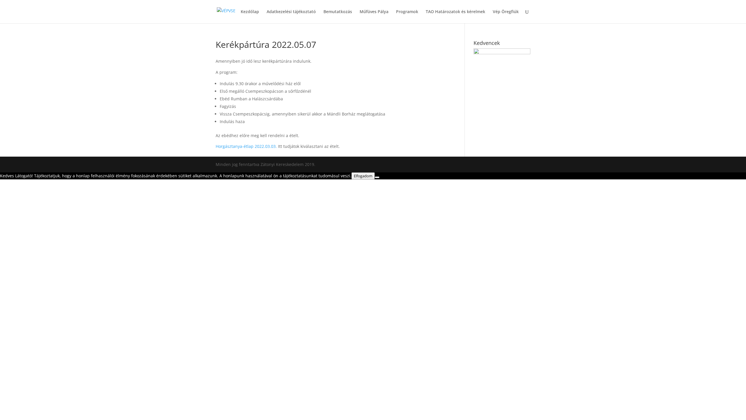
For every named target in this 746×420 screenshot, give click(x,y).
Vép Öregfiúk (506, 12)
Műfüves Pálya (374, 12)
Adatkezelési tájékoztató (291, 12)
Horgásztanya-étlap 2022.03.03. (246, 146)
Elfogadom (363, 175)
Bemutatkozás (337, 12)
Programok (407, 12)
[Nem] (377, 177)
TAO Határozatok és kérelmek (455, 12)
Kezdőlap (250, 12)
